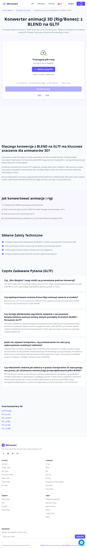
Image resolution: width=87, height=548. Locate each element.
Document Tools (7, 475)
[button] (43, 62)
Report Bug (6, 510)
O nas (48, 464)
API (32, 4)
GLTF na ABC (7, 411)
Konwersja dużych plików (55, 482)
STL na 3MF (6, 428)
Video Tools (6, 478)
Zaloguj (71, 4)
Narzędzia (41, 4)
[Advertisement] (43, 123)
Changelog (49, 489)
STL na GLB (6, 414)
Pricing (48, 478)
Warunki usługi (51, 503)
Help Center (6, 499)
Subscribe (80, 537)
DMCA (48, 510)
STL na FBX (6, 421)
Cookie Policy (50, 513)
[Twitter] (12, 453)
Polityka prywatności (53, 499)
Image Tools (6, 468)
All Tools (5, 464)
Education (49, 485)
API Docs (49, 475)
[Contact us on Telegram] (81, 542)
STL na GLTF (6, 418)
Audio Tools (6, 482)
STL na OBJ (6, 425)
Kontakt (4, 506)
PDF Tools (5, 471)
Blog (47, 468)
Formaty (51, 4)
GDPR (48, 517)
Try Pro (81, 4)
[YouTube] (8, 453)
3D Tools (5, 485)
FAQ (3, 503)
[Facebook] (3, 453)
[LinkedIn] (17, 453)
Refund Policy (50, 506)
